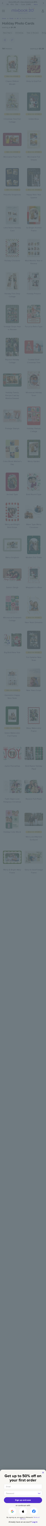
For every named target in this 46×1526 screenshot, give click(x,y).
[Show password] (39, 1493)
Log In (34, 1522)
